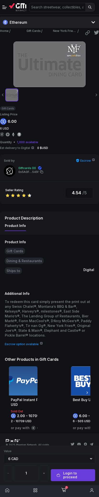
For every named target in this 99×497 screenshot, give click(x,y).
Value (8, 451)
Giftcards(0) (27, 168)
